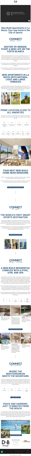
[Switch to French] (12, 455)
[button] (15, 235)
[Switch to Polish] (16, 455)
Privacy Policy (27, 451)
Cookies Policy (27, 450)
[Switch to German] (13, 455)
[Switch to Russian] (19, 455)
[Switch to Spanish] (17, 455)
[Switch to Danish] (10, 455)
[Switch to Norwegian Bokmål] (15, 455)
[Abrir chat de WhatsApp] (2, 452)
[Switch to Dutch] (20, 455)
